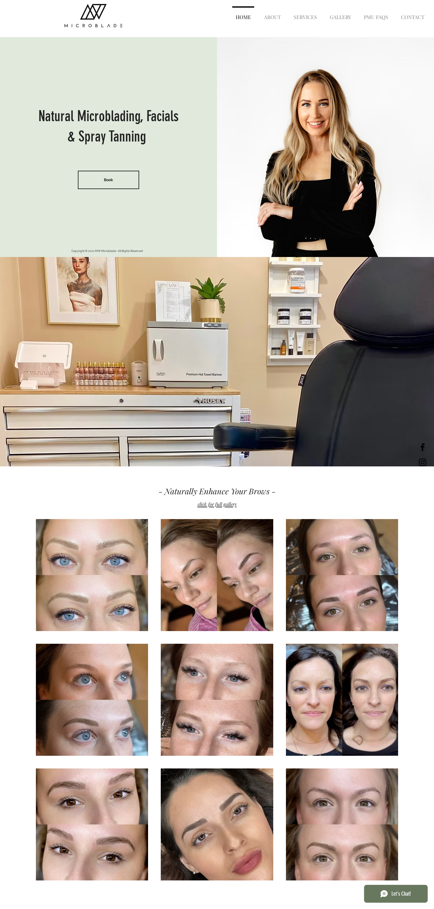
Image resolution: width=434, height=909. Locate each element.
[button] (305, 14)
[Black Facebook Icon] (422, 447)
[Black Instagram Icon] (422, 462)
